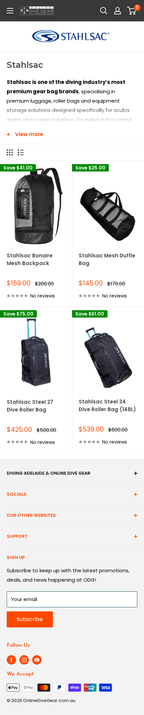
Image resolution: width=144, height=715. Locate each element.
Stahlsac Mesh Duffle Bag (107, 259)
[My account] (117, 10)
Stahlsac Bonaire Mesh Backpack (30, 259)
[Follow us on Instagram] (24, 660)
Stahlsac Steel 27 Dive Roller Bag (30, 405)
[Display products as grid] (10, 152)
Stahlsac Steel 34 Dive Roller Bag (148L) (107, 405)
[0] (132, 11)
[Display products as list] (21, 152)
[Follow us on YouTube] (37, 660)
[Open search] (103, 10)
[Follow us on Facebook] (11, 660)
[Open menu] (10, 10)
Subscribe (30, 619)
